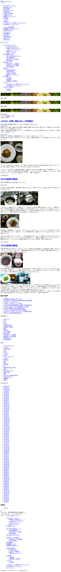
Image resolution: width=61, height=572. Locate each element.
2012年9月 (6, 431)
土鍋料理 (6, 364)
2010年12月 (7, 447)
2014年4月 (6, 417)
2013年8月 (6, 425)
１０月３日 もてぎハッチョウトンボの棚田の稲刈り (18, 311)
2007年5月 (6, 500)
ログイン (6, 508)
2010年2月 (6, 461)
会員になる (7, 38)
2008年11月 (7, 478)
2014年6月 (6, 414)
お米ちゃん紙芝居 (11, 73)
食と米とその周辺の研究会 (11, 375)
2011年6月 (6, 444)
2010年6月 (6, 456)
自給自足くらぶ (8, 7)
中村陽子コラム (8, 15)
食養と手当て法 (8, 377)
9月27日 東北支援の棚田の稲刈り (13, 313)
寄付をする (7, 39)
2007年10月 (7, 492)
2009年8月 (6, 469)
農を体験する (7, 33)
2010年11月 (7, 448)
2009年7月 (6, 470)
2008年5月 (6, 487)
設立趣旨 (9, 79)
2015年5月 (6, 397)
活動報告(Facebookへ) (12, 545)
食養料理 (6, 378)
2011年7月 (6, 442)
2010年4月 (6, 459)
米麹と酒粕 (7, 372)
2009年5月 (6, 473)
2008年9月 (6, 481)
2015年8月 (6, 392)
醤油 (5, 373)
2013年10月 (7, 422)
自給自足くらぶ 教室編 (13, 63)
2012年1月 (6, 439)
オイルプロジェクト (9, 345)
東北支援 (6, 330)
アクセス (6, 19)
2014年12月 (7, 405)
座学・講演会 (10, 67)
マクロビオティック (9, 356)
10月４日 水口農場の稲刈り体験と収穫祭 (15, 309)
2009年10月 (7, 466)
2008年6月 (6, 486)
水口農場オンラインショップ (11, 24)
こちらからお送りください (12, 515)
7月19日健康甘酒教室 (9, 245)
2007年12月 (7, 491)
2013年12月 (7, 419)
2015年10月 (7, 389)
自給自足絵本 (10, 71)
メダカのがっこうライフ (13, 49)
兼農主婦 (6, 359)
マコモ (5, 358)
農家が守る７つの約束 (12, 59)
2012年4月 (6, 434)
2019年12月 (7, 386)
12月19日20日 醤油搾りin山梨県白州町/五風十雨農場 (18, 300)
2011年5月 (6, 445)
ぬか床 (5, 355)
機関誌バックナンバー (9, 16)
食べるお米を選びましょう (14, 56)
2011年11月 (7, 441)
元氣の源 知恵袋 (11, 70)
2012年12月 (7, 427)
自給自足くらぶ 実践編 (13, 65)
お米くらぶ (7, 319)
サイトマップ (7, 31)
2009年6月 (6, 472)
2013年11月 (7, 420)
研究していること (11, 52)
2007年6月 (6, 498)
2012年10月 (7, 430)
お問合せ (6, 21)
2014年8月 (6, 411)
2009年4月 (6, 475)
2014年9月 (6, 409)
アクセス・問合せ (8, 87)
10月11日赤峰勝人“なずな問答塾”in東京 (14, 308)
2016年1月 (6, 388)
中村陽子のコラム (8, 30)
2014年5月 (6, 416)
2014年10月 (7, 408)
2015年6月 (6, 395)
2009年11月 (7, 464)
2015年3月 (6, 400)
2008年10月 (7, 480)
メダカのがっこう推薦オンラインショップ (15, 22)
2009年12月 (7, 462)
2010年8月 (6, 453)
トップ (2, 116)
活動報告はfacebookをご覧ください (13, 299)
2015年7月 (6, 394)
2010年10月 (7, 450)
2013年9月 (6, 423)
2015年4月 (6, 398)
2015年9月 (6, 391)
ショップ (6, 82)
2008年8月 (6, 483)
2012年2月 (6, 437)
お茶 (5, 350)
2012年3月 (6, 436)
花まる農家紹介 (11, 57)
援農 (5, 328)
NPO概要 (6, 18)
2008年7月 (6, 484)
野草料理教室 (7, 339)
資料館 (5, 68)
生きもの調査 (7, 331)
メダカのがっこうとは (9, 5)
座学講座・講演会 (8, 327)
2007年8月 (6, 495)
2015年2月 (6, 402)
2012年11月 (7, 428)
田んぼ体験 (7, 8)
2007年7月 (6, 497)
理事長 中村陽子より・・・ (14, 48)
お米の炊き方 (7, 348)
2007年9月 (6, 494)
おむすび (6, 347)
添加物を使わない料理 (9, 367)
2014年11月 (7, 406)
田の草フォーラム (8, 370)
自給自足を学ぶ (8, 36)
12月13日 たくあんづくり (11, 302)
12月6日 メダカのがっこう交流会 (13, 303)
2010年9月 (6, 452)
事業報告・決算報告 (12, 81)
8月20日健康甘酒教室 (9, 179)
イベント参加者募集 (9, 27)
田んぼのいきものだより (13, 535)
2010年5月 (6, 458)
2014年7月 (6, 413)
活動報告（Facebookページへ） (12, 28)
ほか (5, 320)
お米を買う (7, 35)
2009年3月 (6, 476)
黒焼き (5, 380)
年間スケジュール (8, 10)
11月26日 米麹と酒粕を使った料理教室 (17, 121)
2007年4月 (6, 501)
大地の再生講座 (8, 325)
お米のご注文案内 (8, 13)
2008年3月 (6, 489)
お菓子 (5, 352)
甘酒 (5, 369)
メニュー (3, 2)
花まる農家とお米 (8, 54)
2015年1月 (6, 403)
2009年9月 (6, 467)
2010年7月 (6, 455)
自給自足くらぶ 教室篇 (10, 336)
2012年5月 (6, 433)
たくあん (6, 353)
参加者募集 (7, 11)
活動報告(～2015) (11, 544)
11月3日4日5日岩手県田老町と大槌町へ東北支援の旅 (18, 305)
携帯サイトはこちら (6, 1)
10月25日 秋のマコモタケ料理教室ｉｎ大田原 (16, 306)
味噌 (5, 363)
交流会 (5, 323)
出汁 (5, 361)
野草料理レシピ (8, 338)
